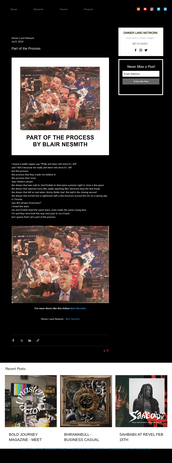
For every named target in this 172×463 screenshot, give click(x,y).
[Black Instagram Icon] (141, 50)
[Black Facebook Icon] (135, 50)
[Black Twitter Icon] (146, 50)
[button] (95, 9)
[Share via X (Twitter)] (21, 340)
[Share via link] (37, 340)
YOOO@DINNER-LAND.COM (119, 449)
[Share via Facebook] (13, 340)
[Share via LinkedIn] (29, 340)
